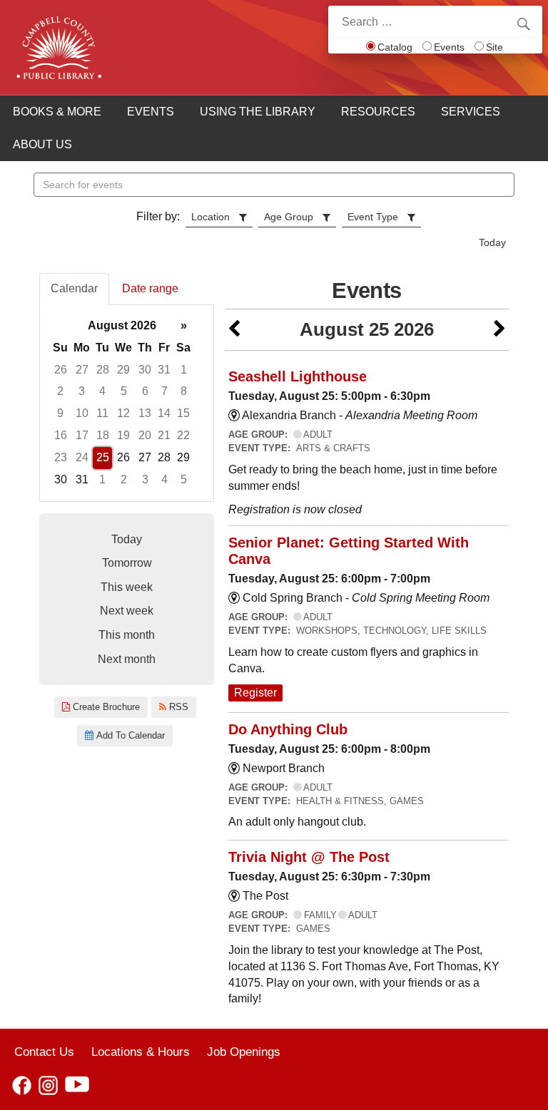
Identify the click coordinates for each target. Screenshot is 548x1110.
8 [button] (184, 391)
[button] (234, 330)
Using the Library (257, 112)
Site (494, 47)
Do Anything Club (287, 729)
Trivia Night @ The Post (309, 857)
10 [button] (82, 413)
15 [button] (183, 413)
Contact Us (44, 1051)
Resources (378, 112)
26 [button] (60, 370)
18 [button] (102, 435)
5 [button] (124, 391)
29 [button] (123, 370)
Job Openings (243, 1051)
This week (127, 587)
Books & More (57, 112)
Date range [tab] (150, 288)
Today (492, 242)
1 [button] (184, 370)
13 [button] (144, 413)
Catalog (394, 47)
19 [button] (123, 435)
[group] (126, 403)
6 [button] (145, 391)
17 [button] (82, 435)
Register (255, 693)
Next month (127, 659)
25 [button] (102, 457)
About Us (42, 144)
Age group (288, 216)
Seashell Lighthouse (297, 376)
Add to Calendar (129, 735)
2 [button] (60, 391)
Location (210, 216)
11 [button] (102, 413)
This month (126, 635)
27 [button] (82, 370)
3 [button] (81, 391)
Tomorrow (127, 563)
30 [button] (144, 370)
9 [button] (60, 413)
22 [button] (183, 435)
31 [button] (164, 370)
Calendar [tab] (74, 288)
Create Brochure (105, 707)
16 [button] (60, 435)
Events (449, 47)
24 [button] (82, 457)
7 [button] (164, 391)
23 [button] (60, 457)
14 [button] (164, 413)
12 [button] (123, 413)
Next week (126, 611)
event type (372, 216)
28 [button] (102, 370)
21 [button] (164, 435)
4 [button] (102, 391)
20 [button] (144, 435)
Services (470, 112)
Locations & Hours (140, 1051)
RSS (177, 707)
